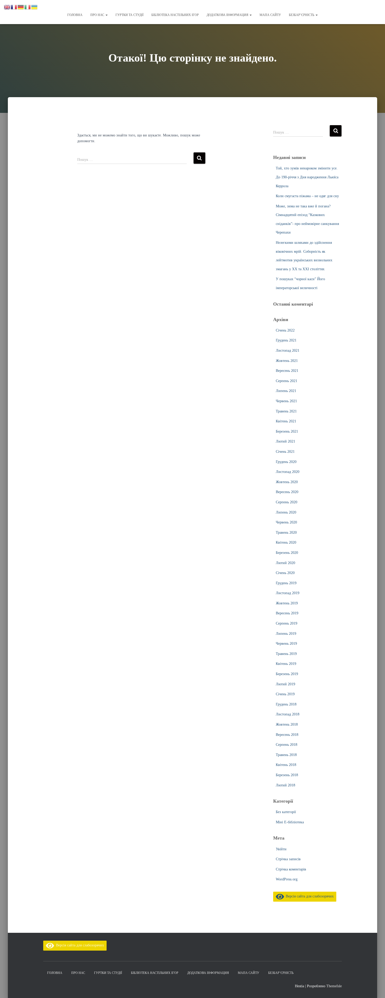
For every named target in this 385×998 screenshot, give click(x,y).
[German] (21, 7)
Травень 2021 (286, 411)
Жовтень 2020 (287, 482)
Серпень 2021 (286, 381)
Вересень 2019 (287, 613)
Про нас (97, 15)
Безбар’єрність (302, 15)
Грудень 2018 (286, 704)
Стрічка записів (288, 859)
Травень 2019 (286, 654)
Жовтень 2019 (287, 603)
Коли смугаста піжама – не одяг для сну (307, 196)
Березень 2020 (287, 553)
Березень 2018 (287, 775)
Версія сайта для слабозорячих (309, 896)
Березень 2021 (287, 431)
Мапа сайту (270, 15)
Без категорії (286, 812)
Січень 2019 (285, 694)
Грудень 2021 (286, 340)
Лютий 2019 (285, 684)
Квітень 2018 (286, 765)
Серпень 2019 (286, 623)
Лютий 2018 (285, 785)
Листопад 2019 (287, 593)
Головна (74, 15)
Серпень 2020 (286, 502)
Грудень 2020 (286, 462)
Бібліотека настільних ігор (175, 15)
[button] (106, 15)
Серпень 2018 (286, 745)
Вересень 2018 (287, 735)
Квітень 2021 (286, 421)
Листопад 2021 (287, 350)
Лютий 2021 (285, 441)
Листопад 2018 (287, 714)
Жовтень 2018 (287, 724)
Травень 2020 (286, 532)
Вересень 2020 (287, 492)
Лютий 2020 (285, 563)
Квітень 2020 (286, 542)
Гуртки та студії (130, 15)
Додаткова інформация (228, 15)
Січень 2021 (285, 452)
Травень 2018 (286, 755)
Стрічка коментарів (291, 869)
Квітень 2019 (286, 664)
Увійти (281, 849)
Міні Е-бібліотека (290, 822)
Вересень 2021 (287, 371)
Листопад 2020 (287, 472)
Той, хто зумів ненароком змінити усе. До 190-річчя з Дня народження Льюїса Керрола (307, 177)
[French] (14, 7)
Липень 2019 (286, 634)
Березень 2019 (287, 674)
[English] (7, 7)
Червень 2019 (286, 644)
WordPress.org (287, 879)
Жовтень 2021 (287, 361)
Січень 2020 (285, 573)
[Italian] (27, 7)
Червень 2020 (286, 522)
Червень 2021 (286, 401)
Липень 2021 (286, 391)
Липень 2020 (286, 512)
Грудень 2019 (286, 583)
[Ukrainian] (34, 7)
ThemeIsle (334, 986)
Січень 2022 (285, 330)
